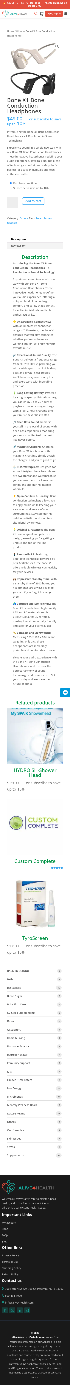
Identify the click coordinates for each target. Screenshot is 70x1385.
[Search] (36, 13)
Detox (10, 1021)
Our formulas (15, 1130)
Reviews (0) (18, 245)
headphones (44, 218)
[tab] (35, 239)
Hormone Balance (18, 1046)
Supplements (15, 1155)
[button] (57, 46)
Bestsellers (14, 987)
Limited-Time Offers (19, 1080)
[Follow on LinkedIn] (20, 1310)
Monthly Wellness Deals (22, 1105)
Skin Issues (14, 1138)
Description (18, 239)
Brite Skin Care (16, 1004)
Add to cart (33, 201)
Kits (9, 1071)
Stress (11, 1147)
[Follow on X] (12, 1310)
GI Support (14, 1029)
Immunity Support (18, 1063)
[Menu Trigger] (66, 13)
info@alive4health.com (19, 1302)
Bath (10, 979)
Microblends (15, 1096)
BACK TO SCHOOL (18, 971)
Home (10, 31)
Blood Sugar (14, 996)
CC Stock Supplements (21, 1012)
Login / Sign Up (54, 13)
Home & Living (16, 1038)
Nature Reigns (16, 1113)
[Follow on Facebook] (5, 1310)
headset (12, 222)
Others (20, 31)
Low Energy (14, 1088)
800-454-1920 (13, 1295)
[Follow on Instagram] (27, 1310)
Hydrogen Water (17, 1054)
